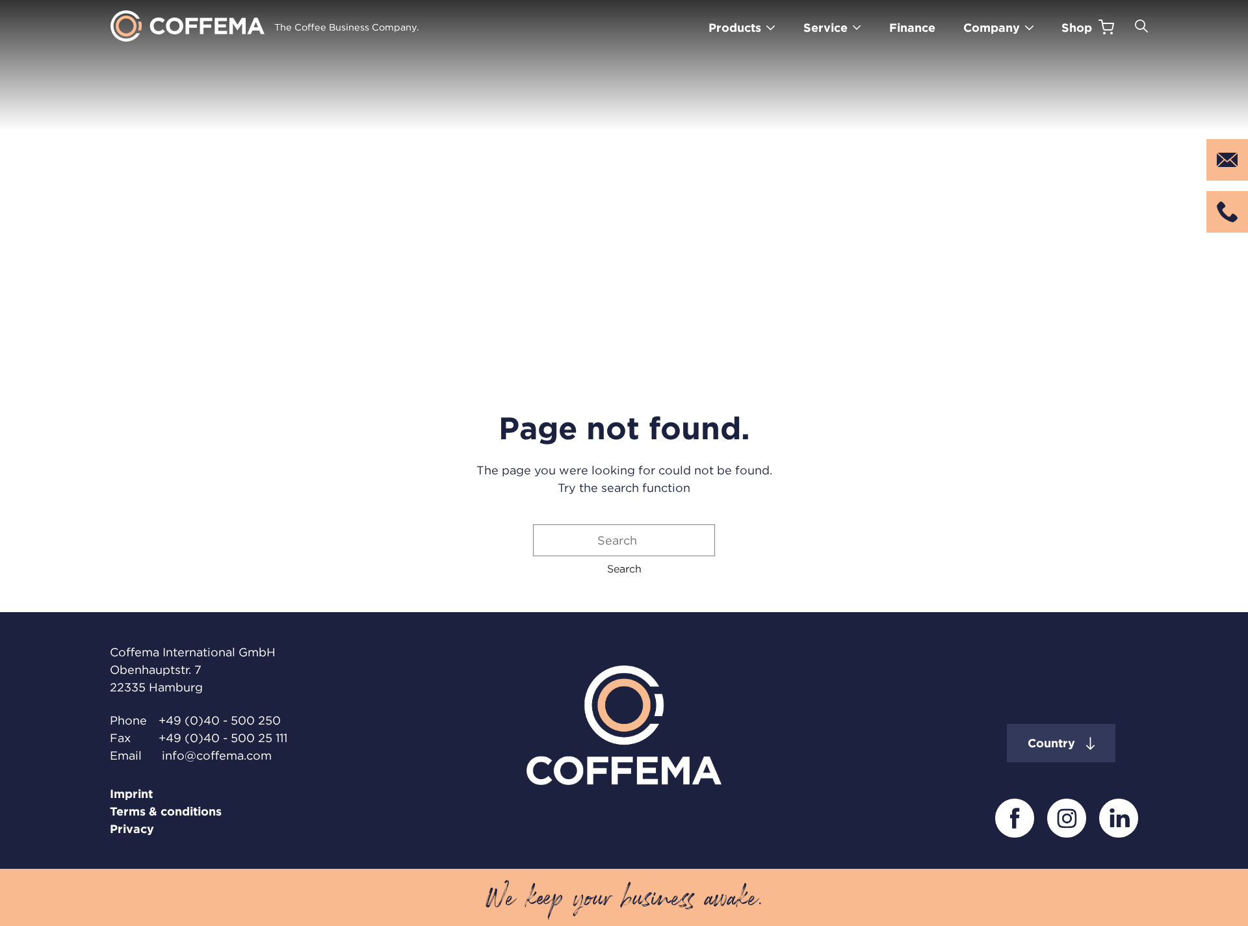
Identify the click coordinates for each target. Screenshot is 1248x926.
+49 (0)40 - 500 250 (220, 720)
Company (991, 27)
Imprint (131, 793)
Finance (912, 27)
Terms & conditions (166, 811)
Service (825, 27)
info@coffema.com (217, 755)
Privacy (132, 828)
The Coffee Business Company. (346, 27)
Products (734, 27)
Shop (1076, 27)
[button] (624, 568)
